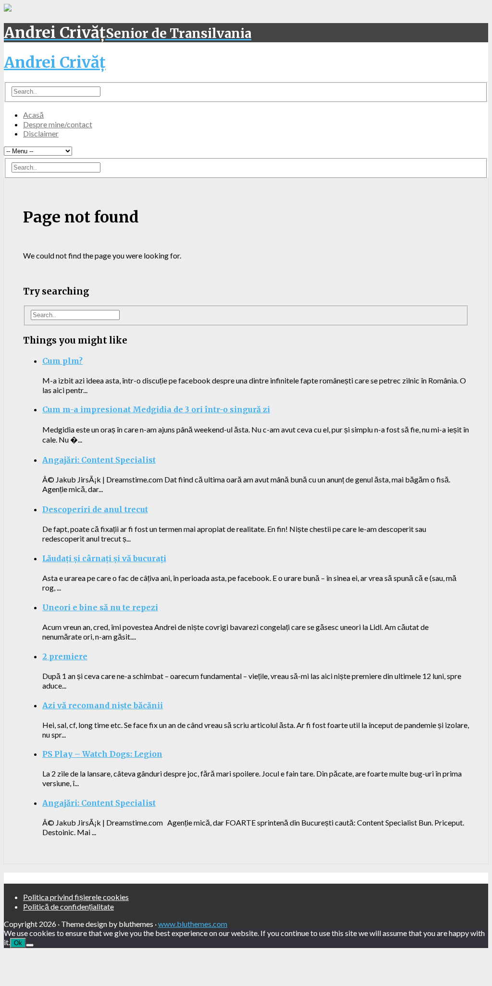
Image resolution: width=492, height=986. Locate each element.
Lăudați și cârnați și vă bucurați (104, 558)
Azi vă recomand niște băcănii (102, 705)
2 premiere (64, 656)
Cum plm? (62, 361)
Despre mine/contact (57, 124)
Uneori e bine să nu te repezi (100, 607)
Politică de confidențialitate (68, 906)
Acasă (33, 114)
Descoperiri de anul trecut (95, 509)
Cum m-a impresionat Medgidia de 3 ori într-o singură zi (156, 409)
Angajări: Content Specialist (99, 460)
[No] (30, 945)
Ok (18, 943)
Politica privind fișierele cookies (76, 896)
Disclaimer (41, 133)
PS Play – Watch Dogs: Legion (102, 754)
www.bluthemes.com (192, 923)
